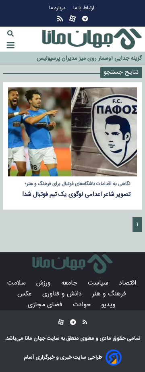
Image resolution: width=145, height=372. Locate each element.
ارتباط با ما (84, 8)
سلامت (17, 283)
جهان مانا (34, 338)
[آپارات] (72, 18)
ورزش (44, 283)
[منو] (10, 45)
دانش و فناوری (63, 294)
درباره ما (58, 8)
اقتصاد (128, 283)
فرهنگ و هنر (110, 294)
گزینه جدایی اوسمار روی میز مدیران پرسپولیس (89, 58)
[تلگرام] (85, 18)
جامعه (70, 283)
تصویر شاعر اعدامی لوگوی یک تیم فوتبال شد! (76, 194)
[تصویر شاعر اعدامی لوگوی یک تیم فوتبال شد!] (72, 132)
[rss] (60, 18)
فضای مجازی (46, 304)
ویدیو (109, 304)
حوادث (83, 304)
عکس (25, 294)
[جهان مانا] (91, 39)
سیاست (99, 283)
